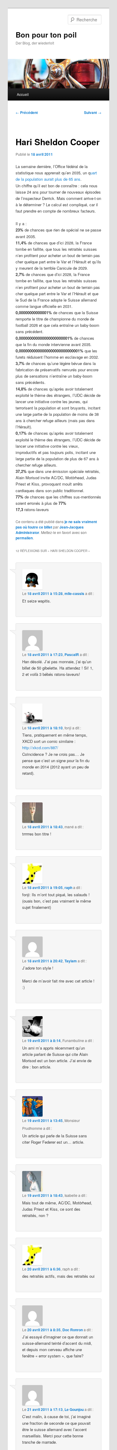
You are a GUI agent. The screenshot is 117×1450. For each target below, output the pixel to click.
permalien (24, 538)
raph (68, 887)
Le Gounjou (74, 1409)
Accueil (23, 94)
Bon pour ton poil (46, 34)
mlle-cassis (74, 593)
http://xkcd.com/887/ (40, 747)
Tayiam (70, 961)
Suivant (92, 112)
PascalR (71, 654)
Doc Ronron (72, 1329)
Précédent (27, 112)
